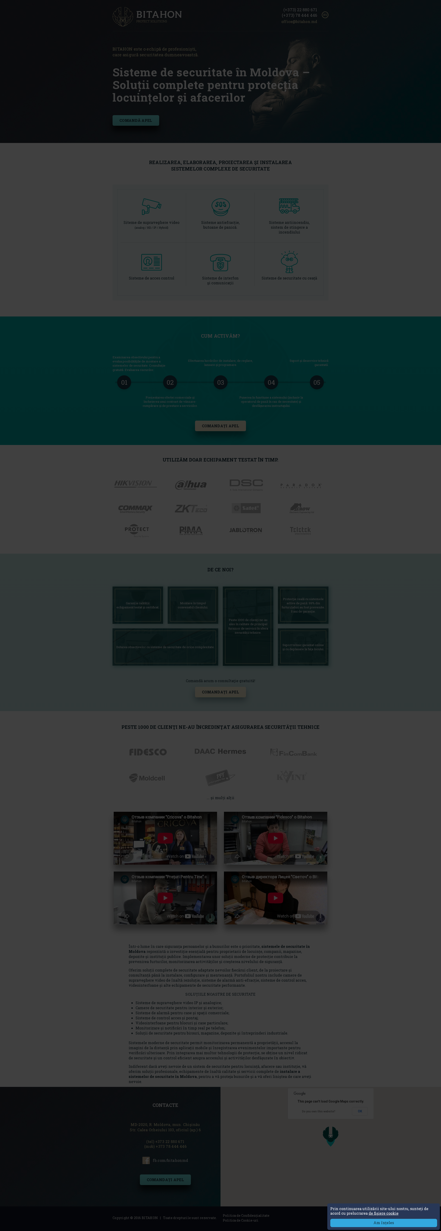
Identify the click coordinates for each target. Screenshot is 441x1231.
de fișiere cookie (384, 1213)
